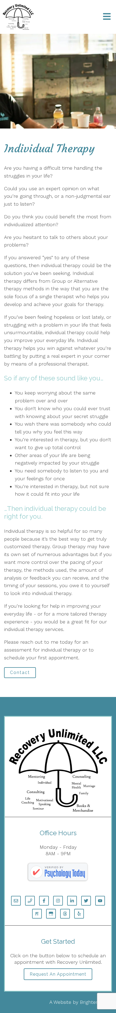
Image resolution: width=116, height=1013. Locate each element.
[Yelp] (79, 914)
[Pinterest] (37, 914)
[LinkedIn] (72, 901)
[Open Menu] (107, 17)
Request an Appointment (58, 974)
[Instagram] (58, 901)
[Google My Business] (51, 914)
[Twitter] (86, 901)
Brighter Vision (96, 1002)
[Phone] (30, 901)
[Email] (16, 901)
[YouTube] (100, 901)
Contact (20, 672)
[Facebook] (44, 901)
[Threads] (65, 914)
